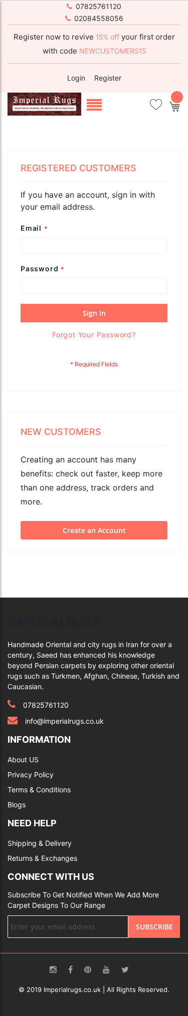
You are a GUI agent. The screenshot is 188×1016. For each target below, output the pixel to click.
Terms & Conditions (39, 789)
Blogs (17, 804)
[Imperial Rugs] (44, 103)
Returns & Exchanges (42, 858)
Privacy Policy (31, 774)
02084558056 (98, 18)
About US (23, 759)
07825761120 (98, 6)
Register (107, 78)
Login (76, 78)
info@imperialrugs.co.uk (64, 721)
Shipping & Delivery (40, 843)
